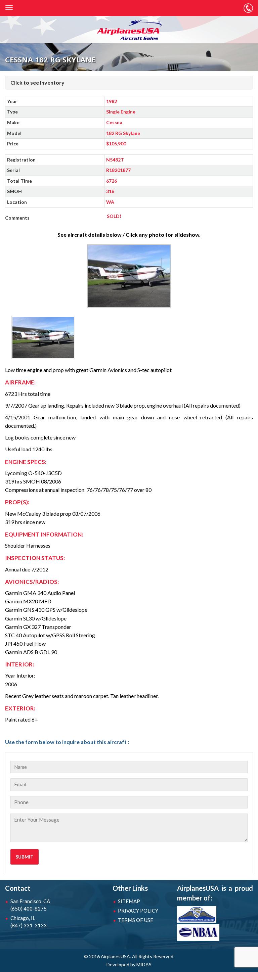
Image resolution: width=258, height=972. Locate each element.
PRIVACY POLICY (138, 911)
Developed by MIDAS (129, 964)
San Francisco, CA (30, 905)
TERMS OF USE (135, 920)
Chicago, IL (28, 921)
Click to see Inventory (37, 82)
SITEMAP (129, 901)
